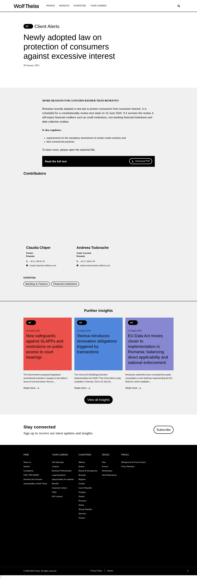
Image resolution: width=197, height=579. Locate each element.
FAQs (54, 492)
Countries (85, 455)
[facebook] (149, 571)
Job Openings (58, 462)
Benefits (55, 483)
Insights (64, 6)
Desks (105, 455)
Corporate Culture (59, 488)
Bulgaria (82, 479)
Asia (104, 462)
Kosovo (105, 466)
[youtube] (164, 571)
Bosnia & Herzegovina (88, 471)
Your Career (98, 6)
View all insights (98, 400)
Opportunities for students (63, 479)
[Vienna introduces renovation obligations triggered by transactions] (98, 353)
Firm (26, 455)
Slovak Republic (85, 509)
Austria (81, 466)
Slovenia (82, 513)
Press (125, 455)
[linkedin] (159, 571)
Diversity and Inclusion (32, 479)
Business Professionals (61, 471)
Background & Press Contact (133, 462)
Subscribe (164, 430)
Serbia (81, 505)
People (50, 6)
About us (27, 462)
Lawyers (55, 466)
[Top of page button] (192, 571)
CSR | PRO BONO (31, 475)
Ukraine (82, 518)
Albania (82, 462)
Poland (81, 496)
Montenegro (107, 471)
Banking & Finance (36, 284)
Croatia (82, 483)
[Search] (179, 6)
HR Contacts (57, 496)
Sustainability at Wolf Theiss (35, 483)
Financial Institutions (65, 284)
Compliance (28, 471)
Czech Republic (85, 488)
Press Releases (128, 466)
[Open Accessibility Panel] (1, 577)
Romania (82, 501)
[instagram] (154, 571)
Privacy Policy (96, 571)
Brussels (82, 475)
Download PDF (142, 161)
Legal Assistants (59, 475)
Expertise (80, 6)
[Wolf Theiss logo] (26, 6)
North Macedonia (109, 475)
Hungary (82, 492)
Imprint (110, 571)
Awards (26, 466)
